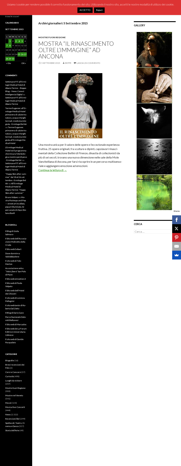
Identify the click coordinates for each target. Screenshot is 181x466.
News (8, 414)
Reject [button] (99, 10)
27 (25, 54)
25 (19, 54)
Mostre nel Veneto (14, 395)
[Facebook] (176, 219)
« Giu (8, 63)
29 (10, 58)
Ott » (23, 63)
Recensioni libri (12, 418)
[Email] (176, 246)
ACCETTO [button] (85, 10)
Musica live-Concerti (15, 407)
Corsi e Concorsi (13, 372)
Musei (8, 403)
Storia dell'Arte (12, 430)
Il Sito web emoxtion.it (15, 279)
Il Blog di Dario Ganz (14, 312)
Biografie (9, 360)
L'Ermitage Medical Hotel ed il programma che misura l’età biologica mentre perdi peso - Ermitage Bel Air (16, 153)
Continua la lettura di (52, 170)
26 (22, 54)
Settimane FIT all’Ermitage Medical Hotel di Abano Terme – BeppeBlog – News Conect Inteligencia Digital (16, 88)
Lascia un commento (88, 63)
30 (13, 58)
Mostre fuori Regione (52, 37)
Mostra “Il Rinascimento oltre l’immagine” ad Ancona (76, 50)
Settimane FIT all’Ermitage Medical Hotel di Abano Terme (16, 100)
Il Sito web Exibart (13, 249)
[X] (176, 228)
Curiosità (9, 376)
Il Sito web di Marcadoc (16, 324)
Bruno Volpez (11, 197)
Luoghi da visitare (13, 380)
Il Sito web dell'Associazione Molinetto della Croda (16, 241)
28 (7, 58)
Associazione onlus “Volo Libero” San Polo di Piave (15, 271)
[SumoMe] (176, 255)
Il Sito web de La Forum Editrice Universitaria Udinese (16, 331)
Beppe (68, 63)
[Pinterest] (176, 237)
